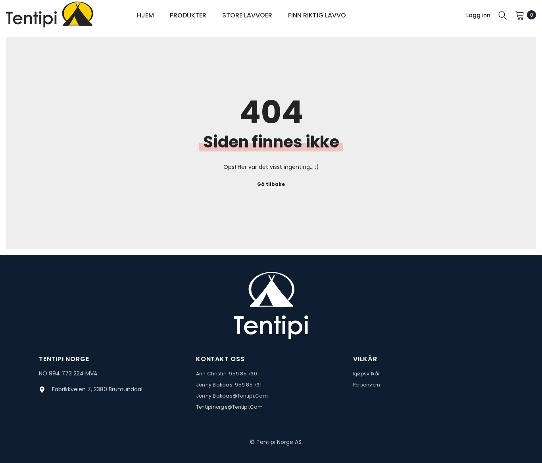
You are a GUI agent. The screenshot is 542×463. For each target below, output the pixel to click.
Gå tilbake (271, 184)
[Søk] (503, 15)
